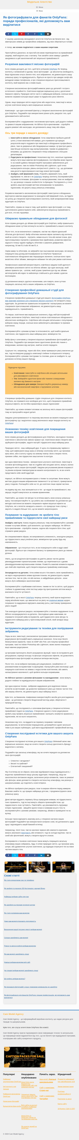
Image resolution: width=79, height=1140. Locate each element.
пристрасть (26, 833)
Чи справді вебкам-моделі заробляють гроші (21, 970)
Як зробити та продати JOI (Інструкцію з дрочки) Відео (24, 888)
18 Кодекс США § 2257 (66, 1109)
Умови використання (66, 1086)
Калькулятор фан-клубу (12, 1106)
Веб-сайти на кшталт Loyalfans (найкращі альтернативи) (29, 1106)
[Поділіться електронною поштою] (48, 34)
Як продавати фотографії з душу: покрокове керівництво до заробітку (30, 987)
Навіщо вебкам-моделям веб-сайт (17, 962)
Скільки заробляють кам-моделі (16, 938)
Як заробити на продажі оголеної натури (19, 905)
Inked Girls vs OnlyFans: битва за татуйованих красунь (29, 1117)
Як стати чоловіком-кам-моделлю (16, 913)
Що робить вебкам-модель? (14, 979)
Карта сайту (62, 1104)
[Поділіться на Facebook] (8, 34)
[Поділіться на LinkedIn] (41, 34)
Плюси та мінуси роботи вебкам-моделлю (20, 946)
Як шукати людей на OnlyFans (29, 1127)
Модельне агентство (39, 1)
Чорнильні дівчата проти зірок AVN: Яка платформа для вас (29, 1096)
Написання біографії (11, 1101)
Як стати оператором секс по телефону (19, 880)
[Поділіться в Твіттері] (15, 34)
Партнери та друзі (64, 1099)
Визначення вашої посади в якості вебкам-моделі (23, 929)
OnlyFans (53, 69)
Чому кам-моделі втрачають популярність (20, 921)
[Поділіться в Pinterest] (21, 34)
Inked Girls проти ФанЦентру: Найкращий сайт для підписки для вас (29, 1084)
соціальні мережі (56, 600)
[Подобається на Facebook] (28, 34)
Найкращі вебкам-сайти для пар (16, 897)
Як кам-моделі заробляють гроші (16, 954)
